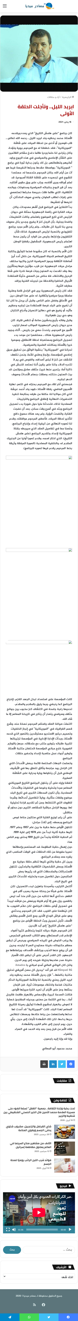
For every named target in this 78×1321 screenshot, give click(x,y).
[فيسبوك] (71, 1064)
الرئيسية (67, 97)
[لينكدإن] (53, 1064)
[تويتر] (62, 1064)
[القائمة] (5, 7)
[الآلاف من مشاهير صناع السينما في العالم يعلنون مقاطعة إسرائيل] (64, 1149)
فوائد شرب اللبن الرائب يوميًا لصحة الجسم (30, 1162)
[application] (39, 1212)
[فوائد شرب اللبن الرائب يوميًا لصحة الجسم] (64, 1165)
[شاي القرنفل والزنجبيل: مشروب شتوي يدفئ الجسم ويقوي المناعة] (64, 1132)
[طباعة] (44, 1064)
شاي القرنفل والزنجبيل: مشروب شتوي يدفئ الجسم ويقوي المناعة (28, 1128)
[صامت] (14, 1229)
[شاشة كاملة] (8, 1229)
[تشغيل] (70, 1229)
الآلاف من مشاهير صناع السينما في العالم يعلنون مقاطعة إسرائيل (30, 1145)
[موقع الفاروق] (39, 6)
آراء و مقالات (53, 97)
